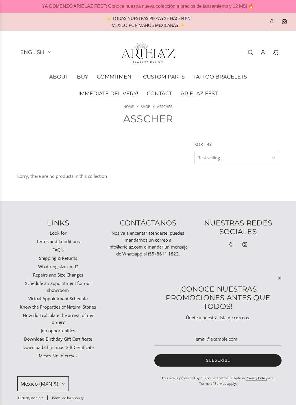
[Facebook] (271, 22)
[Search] (250, 52)
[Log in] (263, 52)
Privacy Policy (256, 378)
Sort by (203, 144)
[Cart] (275, 52)
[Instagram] (284, 22)
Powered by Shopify (68, 397)
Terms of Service (212, 383)
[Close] (279, 278)
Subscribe (218, 360)
